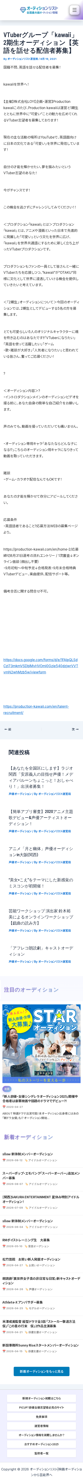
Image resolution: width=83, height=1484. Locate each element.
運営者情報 (41, 1426)
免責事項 (41, 1417)
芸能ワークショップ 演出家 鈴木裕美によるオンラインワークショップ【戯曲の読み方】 (41, 916)
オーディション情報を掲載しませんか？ (41, 1435)
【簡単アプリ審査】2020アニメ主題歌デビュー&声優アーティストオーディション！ (41, 817)
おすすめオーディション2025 (41, 1444)
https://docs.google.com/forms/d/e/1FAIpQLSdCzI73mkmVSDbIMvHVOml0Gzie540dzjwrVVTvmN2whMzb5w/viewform (40, 666)
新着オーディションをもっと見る (41, 1371)
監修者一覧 (41, 1453)
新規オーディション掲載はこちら (41, 1398)
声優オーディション (20, 794)
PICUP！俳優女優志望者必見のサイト (41, 1407)
